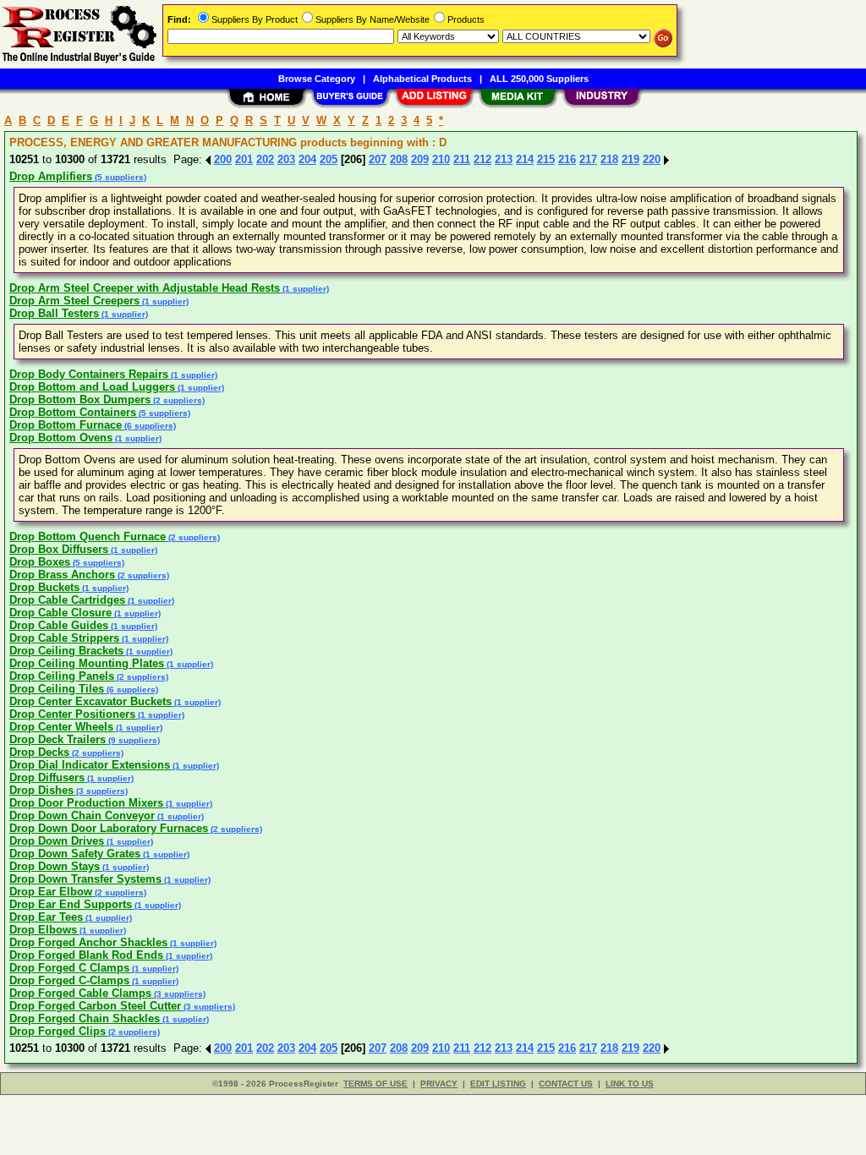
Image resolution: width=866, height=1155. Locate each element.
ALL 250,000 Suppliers (539, 79)
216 (567, 159)
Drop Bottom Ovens (60, 437)
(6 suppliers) (149, 425)
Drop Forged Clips (57, 1031)
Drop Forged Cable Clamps (80, 993)
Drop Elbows (43, 929)
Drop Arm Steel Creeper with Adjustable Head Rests (144, 288)
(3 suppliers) (101, 791)
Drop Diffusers (47, 777)
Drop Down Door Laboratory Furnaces (108, 828)
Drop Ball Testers (54, 313)
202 (265, 159)
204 (307, 159)
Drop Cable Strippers (64, 638)
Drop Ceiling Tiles (56, 688)
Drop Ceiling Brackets (66, 650)
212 (482, 159)
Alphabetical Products (422, 79)
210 (441, 159)
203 (286, 159)
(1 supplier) (304, 288)
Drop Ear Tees (46, 917)
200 (223, 159)
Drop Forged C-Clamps (69, 980)
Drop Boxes (39, 562)
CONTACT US (566, 1083)
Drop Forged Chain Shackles (84, 1018)
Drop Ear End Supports (70, 904)
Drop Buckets (44, 587)
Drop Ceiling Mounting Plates (86, 663)
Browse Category (316, 79)
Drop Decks (39, 752)
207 (377, 159)
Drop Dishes (41, 790)
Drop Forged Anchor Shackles (88, 942)
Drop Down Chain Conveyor (82, 815)
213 (503, 159)
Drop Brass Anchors (62, 574)
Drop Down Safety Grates (74, 853)
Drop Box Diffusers (58, 549)
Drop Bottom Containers (72, 412)
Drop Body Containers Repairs (88, 374)
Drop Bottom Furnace (65, 425)
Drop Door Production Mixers (86, 802)
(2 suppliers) (178, 400)
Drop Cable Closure (60, 612)
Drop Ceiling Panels (61, 676)
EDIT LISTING (498, 1083)
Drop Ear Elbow (50, 891)
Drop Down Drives (56, 841)
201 (244, 159)
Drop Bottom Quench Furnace (87, 536)
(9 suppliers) (133, 740)
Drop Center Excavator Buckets (90, 701)
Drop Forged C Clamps (69, 967)
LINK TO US (630, 1083)
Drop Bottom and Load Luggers (92, 386)
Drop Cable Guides (58, 625)
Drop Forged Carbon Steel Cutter (95, 1005)
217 (588, 159)
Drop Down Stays (54, 866)
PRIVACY (439, 1083)
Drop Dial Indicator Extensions (89, 764)
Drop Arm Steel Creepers (74, 300)
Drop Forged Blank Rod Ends (86, 955)
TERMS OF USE (375, 1083)
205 (328, 159)
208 (399, 159)
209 (420, 159)
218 (609, 159)
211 (461, 159)
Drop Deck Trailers (57, 739)
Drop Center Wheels (61, 726)
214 (525, 159)
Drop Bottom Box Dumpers (80, 399)
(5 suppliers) (119, 177)
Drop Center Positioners (72, 714)
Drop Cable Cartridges (67, 600)
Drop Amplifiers (50, 176)
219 (630, 159)
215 (546, 159)
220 (651, 159)
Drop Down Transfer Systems (85, 879)
